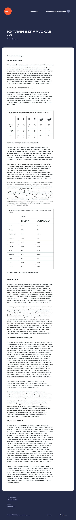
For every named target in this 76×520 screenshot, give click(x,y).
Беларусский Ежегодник (56, 11)
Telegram (63, 515)
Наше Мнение (8, 11)
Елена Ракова (12, 39)
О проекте (34, 11)
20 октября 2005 (12, 499)
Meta (50, 515)
